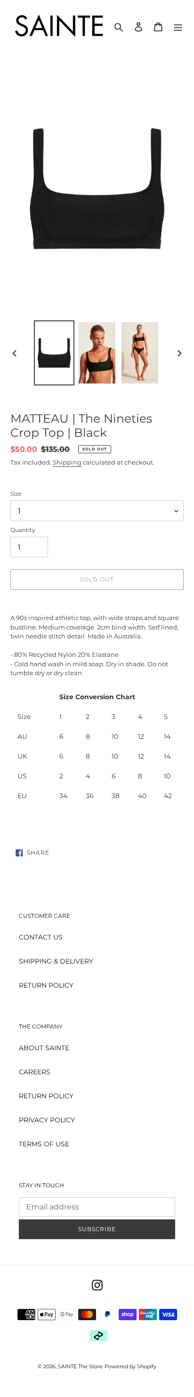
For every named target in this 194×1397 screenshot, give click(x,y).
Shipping (67, 462)
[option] (54, 353)
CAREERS (34, 1072)
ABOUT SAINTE (44, 1048)
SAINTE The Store (80, 1366)
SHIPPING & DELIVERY (56, 961)
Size (15, 493)
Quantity (22, 529)
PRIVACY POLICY (47, 1120)
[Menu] (178, 26)
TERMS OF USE (44, 1144)
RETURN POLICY (46, 985)
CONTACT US (41, 937)
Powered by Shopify (130, 1366)
